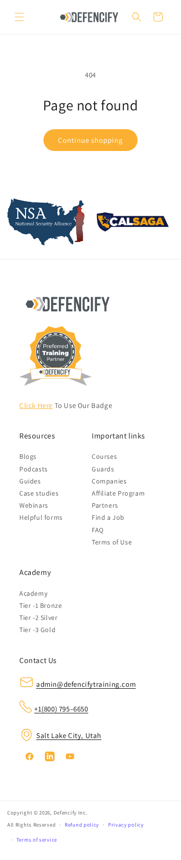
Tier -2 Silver (38, 617)
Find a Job (108, 517)
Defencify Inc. (71, 812)
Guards (103, 469)
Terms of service (36, 839)
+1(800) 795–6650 (61, 708)
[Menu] (19, 17)
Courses (104, 456)
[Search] (136, 17)
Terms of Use (112, 542)
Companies (109, 481)
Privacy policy (126, 824)
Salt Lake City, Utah (68, 735)
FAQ (98, 530)
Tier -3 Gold (37, 629)
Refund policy (82, 824)
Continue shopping (90, 140)
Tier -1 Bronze (40, 605)
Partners (105, 505)
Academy (33, 593)
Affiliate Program (118, 493)
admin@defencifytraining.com (86, 684)
